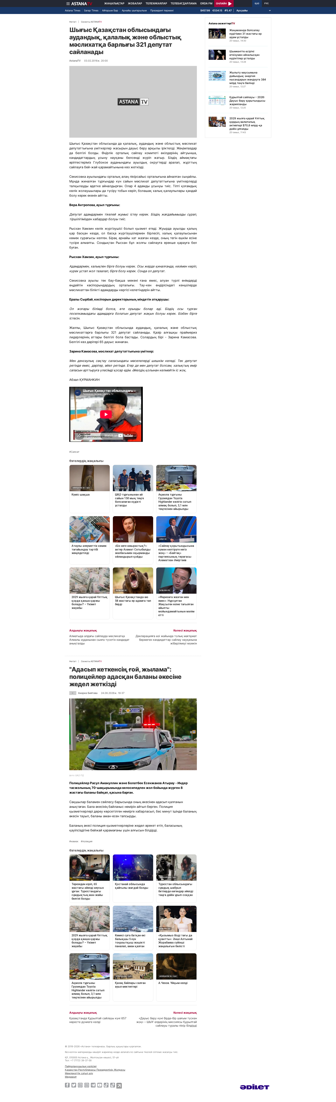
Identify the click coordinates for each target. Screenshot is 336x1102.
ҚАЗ (257, 3)
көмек (74, 841)
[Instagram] (80, 1085)
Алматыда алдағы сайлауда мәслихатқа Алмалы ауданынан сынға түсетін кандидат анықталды (99, 639)
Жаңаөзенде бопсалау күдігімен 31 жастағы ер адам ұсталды (245, 34)
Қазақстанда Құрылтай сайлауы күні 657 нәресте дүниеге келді (97, 1020)
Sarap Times (91, 10)
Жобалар (135, 3)
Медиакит (71, 1076)
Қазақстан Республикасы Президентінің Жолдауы (95, 1069)
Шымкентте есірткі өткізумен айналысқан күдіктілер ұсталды (244, 55)
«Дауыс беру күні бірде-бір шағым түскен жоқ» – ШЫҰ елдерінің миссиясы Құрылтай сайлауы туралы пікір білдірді (166, 1021)
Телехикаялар (156, 3)
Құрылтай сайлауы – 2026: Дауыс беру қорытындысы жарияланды (247, 101)
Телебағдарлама (184, 3)
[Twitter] (74, 1085)
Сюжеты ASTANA (91, 21)
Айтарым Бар (110, 10)
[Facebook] (67, 1085)
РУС (266, 3)
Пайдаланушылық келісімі (80, 1066)
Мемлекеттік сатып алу (79, 1073)
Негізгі (72, 21)
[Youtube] (100, 1085)
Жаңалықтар (114, 3)
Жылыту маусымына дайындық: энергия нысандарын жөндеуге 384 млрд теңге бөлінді (247, 78)
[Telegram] (93, 1085)
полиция (87, 841)
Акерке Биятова (87, 692)
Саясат (75, 452)
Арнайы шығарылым (134, 10)
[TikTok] (106, 1085)
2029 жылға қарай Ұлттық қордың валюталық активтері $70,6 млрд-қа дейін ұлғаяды (246, 123)
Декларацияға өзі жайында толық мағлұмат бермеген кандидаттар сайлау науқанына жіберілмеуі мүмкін (166, 639)
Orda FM (206, 3)
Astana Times (72, 10)
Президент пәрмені (161, 10)
